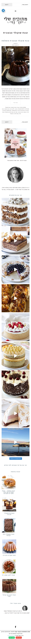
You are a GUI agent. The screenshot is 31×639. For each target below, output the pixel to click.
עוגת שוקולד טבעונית (7, 110)
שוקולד (11, 113)
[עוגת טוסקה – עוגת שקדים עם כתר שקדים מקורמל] (9, 482)
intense (27, 108)
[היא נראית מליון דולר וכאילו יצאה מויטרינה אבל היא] (15, 327)
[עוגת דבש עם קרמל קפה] (9, 586)
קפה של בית (15, 113)
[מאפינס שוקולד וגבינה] (9, 504)
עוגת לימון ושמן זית (8, 575)
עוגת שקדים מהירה (9, 555)
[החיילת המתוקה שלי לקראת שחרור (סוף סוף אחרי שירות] (15, 442)
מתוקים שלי (15, 20)
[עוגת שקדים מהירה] (9, 546)
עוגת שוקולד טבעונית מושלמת (15, 41)
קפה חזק (15, 112)
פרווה (27, 112)
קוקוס (25, 112)
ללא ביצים (12, 108)
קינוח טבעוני (20, 112)
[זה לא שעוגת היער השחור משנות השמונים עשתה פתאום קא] (15, 385)
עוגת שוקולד (14, 110)
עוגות (18, 107)
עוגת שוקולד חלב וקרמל (8, 534)
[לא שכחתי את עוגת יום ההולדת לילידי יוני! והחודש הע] (15, 413)
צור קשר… (6, 613)
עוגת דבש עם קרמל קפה (9, 595)
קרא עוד (15, 102)
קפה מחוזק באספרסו (9, 112)
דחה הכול (18, 637)
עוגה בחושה (6, 108)
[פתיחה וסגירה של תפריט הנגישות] (3, 10)
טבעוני (16, 108)
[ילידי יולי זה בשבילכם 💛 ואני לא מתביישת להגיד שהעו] (15, 356)
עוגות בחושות (14, 107)
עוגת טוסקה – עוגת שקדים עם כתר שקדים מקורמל (8, 492)
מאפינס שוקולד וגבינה (9, 513)
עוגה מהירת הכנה (21, 110)
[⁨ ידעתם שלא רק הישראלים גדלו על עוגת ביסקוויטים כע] (15, 241)
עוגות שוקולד (8, 107)
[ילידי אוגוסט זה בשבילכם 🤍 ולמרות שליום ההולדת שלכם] (15, 212)
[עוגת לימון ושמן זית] (9, 566)
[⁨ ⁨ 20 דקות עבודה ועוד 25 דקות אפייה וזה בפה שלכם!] (15, 269)
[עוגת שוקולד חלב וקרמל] (9, 525)
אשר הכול (11, 637)
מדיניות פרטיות (11, 635)
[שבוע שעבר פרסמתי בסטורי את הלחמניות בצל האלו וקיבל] (15, 298)
